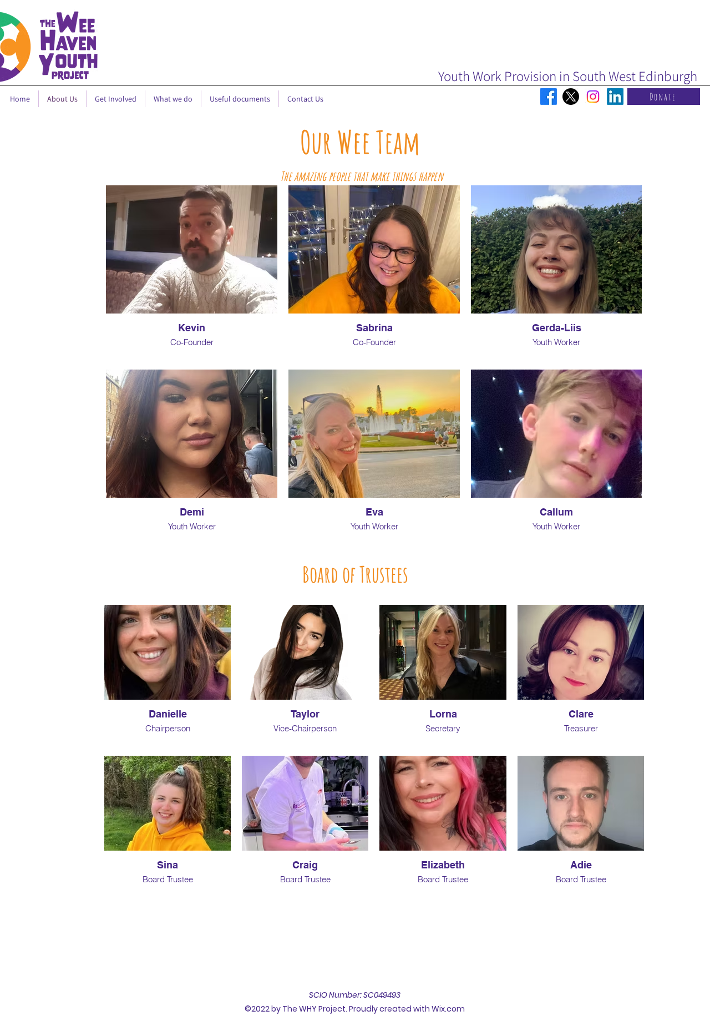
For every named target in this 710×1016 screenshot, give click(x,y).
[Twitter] (570, 96)
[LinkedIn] (615, 96)
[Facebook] (548, 96)
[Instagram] (593, 96)
